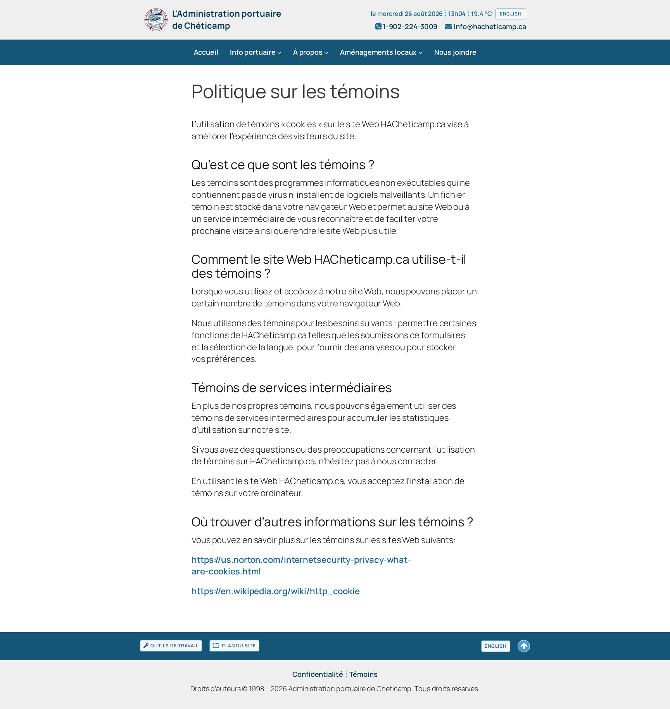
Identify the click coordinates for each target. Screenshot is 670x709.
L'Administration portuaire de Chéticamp (226, 19)
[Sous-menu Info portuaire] (279, 52)
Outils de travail (174, 645)
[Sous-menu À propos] (326, 52)
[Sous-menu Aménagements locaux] (420, 52)
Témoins (363, 674)
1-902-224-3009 (410, 26)
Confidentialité (317, 674)
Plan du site (239, 645)
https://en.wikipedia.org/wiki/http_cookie (276, 591)
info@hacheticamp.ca (490, 26)
